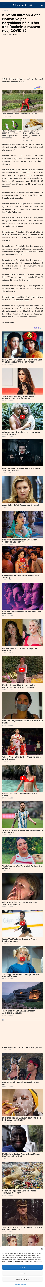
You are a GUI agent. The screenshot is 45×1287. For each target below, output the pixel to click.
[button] (42, 1249)
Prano (22, 1267)
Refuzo (22, 1273)
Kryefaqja (5, 10)
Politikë (12, 10)
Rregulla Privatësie (20, 1284)
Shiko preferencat (22, 1279)
